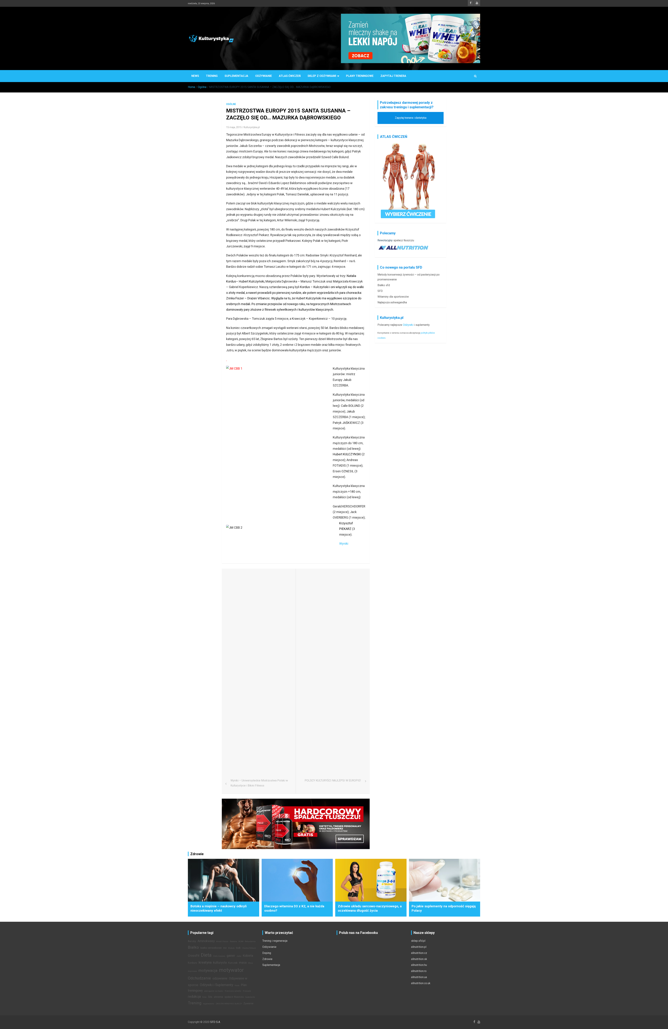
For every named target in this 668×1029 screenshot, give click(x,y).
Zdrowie (267, 959)
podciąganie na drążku (213, 991)
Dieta (206, 955)
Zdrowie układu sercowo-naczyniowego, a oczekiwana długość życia (370, 908)
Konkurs (192, 962)
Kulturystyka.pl (252, 127)
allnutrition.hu (419, 965)
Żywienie (248, 1003)
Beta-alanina (250, 941)
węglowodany (208, 1004)
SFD (380, 291)
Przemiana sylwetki (233, 991)
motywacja (207, 970)
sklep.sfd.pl (418, 940)
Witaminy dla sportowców (393, 296)
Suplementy (250, 997)
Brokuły (231, 948)
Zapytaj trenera (393, 76)
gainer (231, 955)
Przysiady (247, 991)
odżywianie (219, 978)
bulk (238, 947)
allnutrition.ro (419, 971)
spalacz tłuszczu (403, 240)
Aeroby (192, 941)
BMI (225, 948)
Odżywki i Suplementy (216, 985)
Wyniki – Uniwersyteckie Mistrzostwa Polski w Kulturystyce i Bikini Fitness (259, 783)
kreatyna (205, 962)
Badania (233, 941)
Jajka (239, 956)
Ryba (204, 997)
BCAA (240, 941)
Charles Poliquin (249, 948)
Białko (193, 947)
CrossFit (193, 955)
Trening (212, 76)
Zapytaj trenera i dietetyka (410, 117)
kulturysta (220, 962)
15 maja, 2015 (234, 127)
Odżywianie (263, 76)
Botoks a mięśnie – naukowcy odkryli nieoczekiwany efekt (218, 908)
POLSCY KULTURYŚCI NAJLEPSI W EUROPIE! (333, 780)
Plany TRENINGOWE (359, 76)
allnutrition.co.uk (420, 983)
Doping (266, 953)
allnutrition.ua (419, 977)
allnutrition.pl (418, 947)
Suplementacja (236, 76)
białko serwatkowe (211, 947)
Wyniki (343, 543)
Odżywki (408, 324)
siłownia (218, 996)
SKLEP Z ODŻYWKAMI (322, 76)
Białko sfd (383, 285)
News (195, 76)
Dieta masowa (219, 956)
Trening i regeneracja (274, 940)
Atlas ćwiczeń (290, 76)
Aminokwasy (206, 941)
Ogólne (231, 104)
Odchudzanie (199, 978)
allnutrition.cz (419, 953)
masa (242, 962)
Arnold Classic (222, 941)
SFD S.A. (215, 1022)
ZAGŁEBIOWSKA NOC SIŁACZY (229, 1004)
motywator (231, 970)
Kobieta (248, 955)
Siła (210, 996)
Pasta (237, 985)
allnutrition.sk (419, 959)
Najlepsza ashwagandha (392, 302)
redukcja (194, 996)
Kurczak (232, 962)
